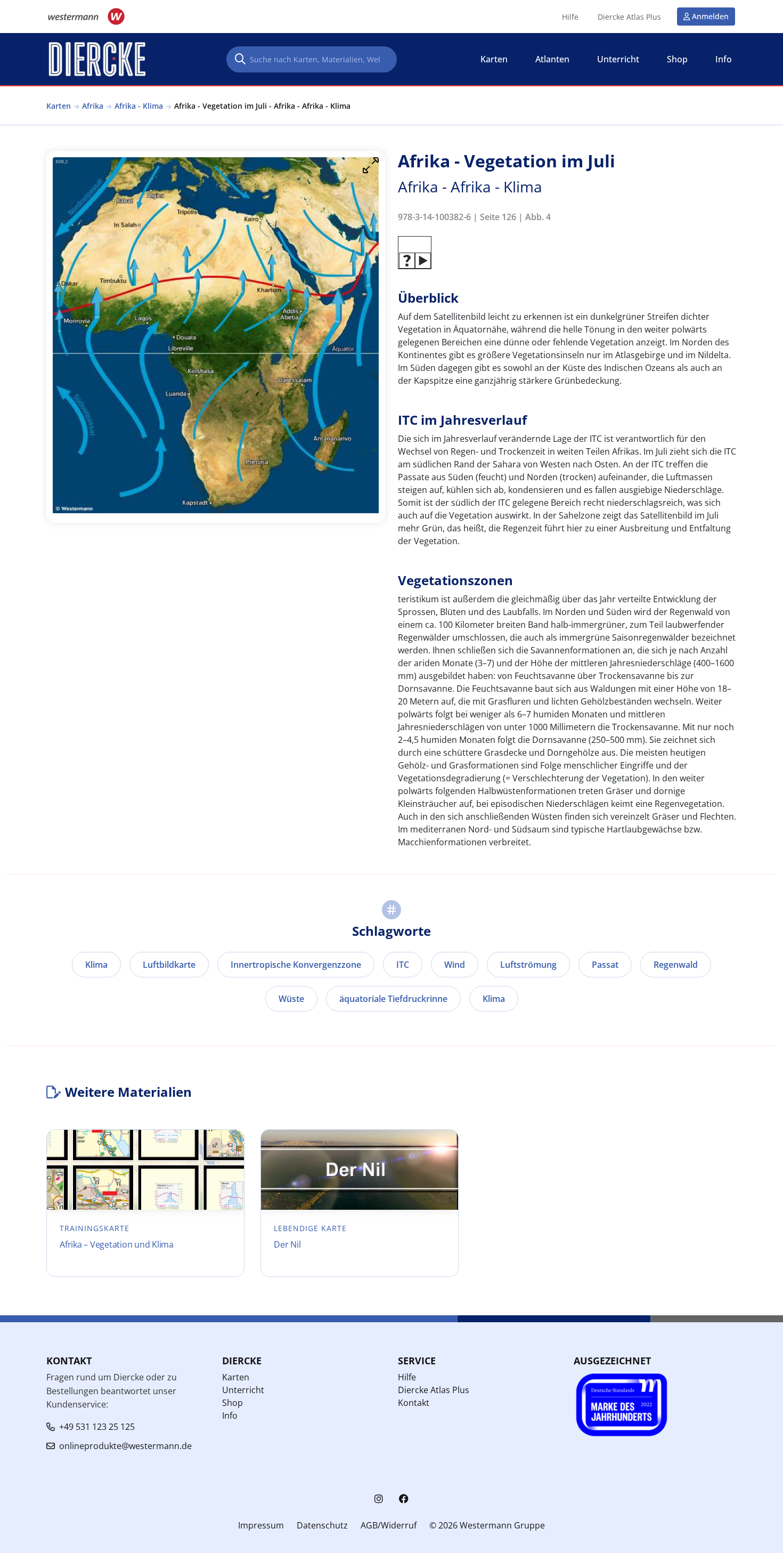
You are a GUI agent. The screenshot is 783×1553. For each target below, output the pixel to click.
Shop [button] (677, 59)
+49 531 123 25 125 (97, 1427)
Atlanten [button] (552, 59)
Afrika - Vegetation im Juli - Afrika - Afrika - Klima (262, 106)
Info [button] (723, 59)
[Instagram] (378, 1499)
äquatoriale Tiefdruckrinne (393, 999)
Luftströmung (528, 964)
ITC (402, 964)
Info (230, 1415)
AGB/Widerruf (389, 1525)
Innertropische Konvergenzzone (296, 964)
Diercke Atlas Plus (629, 17)
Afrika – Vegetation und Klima (117, 1244)
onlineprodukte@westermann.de (125, 1446)
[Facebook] (404, 1499)
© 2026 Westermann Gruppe (487, 1525)
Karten (58, 106)
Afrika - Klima (139, 106)
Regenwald (676, 964)
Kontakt (413, 1403)
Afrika (92, 106)
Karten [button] (494, 59)
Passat (605, 964)
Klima (96, 964)
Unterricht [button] (618, 59)
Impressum (261, 1525)
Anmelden (710, 16)
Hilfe (570, 17)
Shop (232, 1403)
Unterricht (243, 1390)
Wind (454, 964)
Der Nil (287, 1244)
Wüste (291, 999)
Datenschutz (322, 1525)
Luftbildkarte (169, 964)
